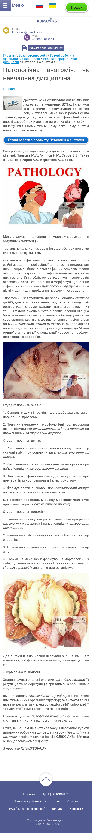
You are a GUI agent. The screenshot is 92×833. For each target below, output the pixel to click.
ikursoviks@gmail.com (27, 32)
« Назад (9, 89)
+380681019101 (43, 37)
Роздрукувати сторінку (46, 48)
